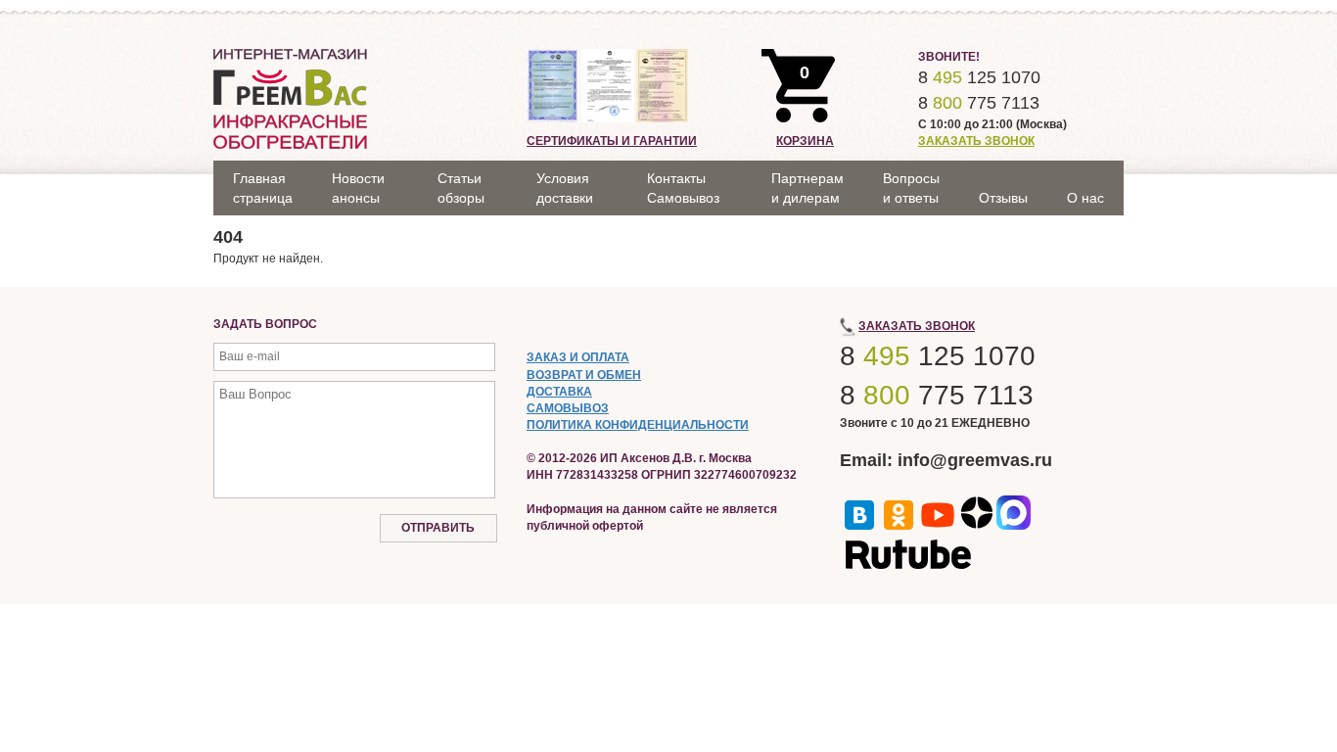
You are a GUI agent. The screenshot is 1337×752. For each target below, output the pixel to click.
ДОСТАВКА (559, 392)
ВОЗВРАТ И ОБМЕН (584, 375)
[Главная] (290, 98)
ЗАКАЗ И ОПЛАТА (578, 357)
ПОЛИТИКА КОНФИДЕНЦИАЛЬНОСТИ (638, 425)
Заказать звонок (976, 141)
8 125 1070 (979, 77)
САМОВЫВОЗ (568, 408)
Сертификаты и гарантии (612, 141)
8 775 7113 (978, 103)
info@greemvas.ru (975, 460)
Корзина (805, 141)
